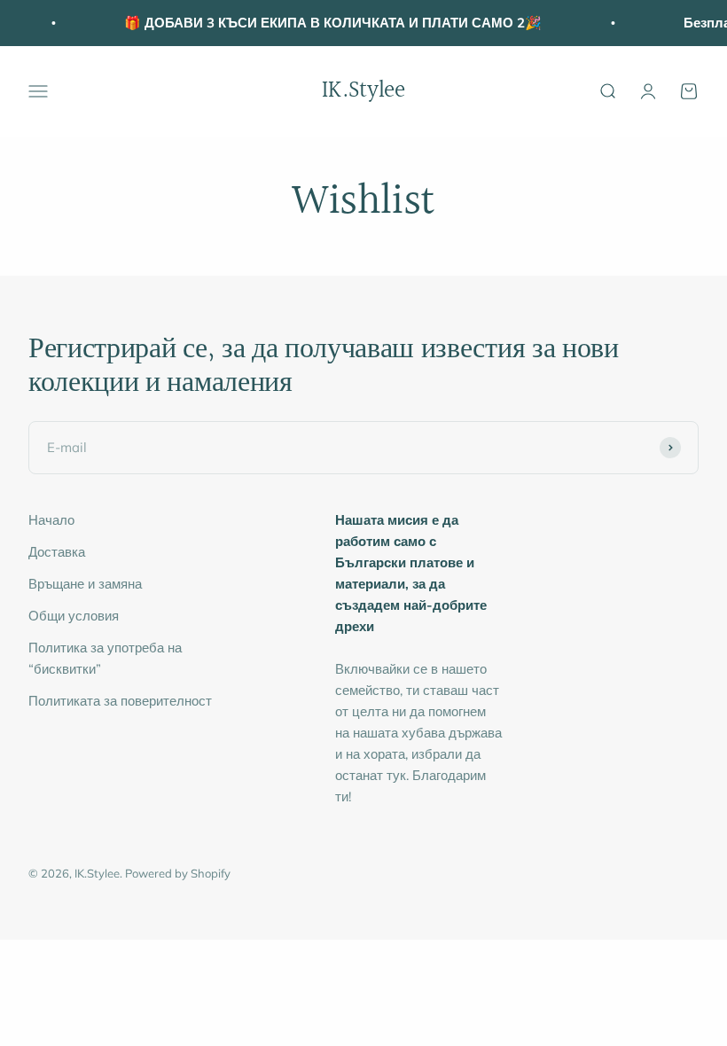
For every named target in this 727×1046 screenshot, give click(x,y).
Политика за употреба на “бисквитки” (105, 658)
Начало (51, 519)
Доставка (56, 551)
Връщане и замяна (85, 583)
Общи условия (73, 615)
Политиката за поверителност (120, 700)
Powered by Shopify (178, 873)
